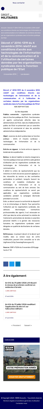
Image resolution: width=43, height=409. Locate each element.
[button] (40, 3)
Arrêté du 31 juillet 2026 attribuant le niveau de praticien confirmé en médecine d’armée (21, 285)
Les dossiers (25, 74)
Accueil (3, 28)
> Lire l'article (10, 291)
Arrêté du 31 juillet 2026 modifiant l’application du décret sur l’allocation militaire (20, 306)
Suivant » (28, 325)
